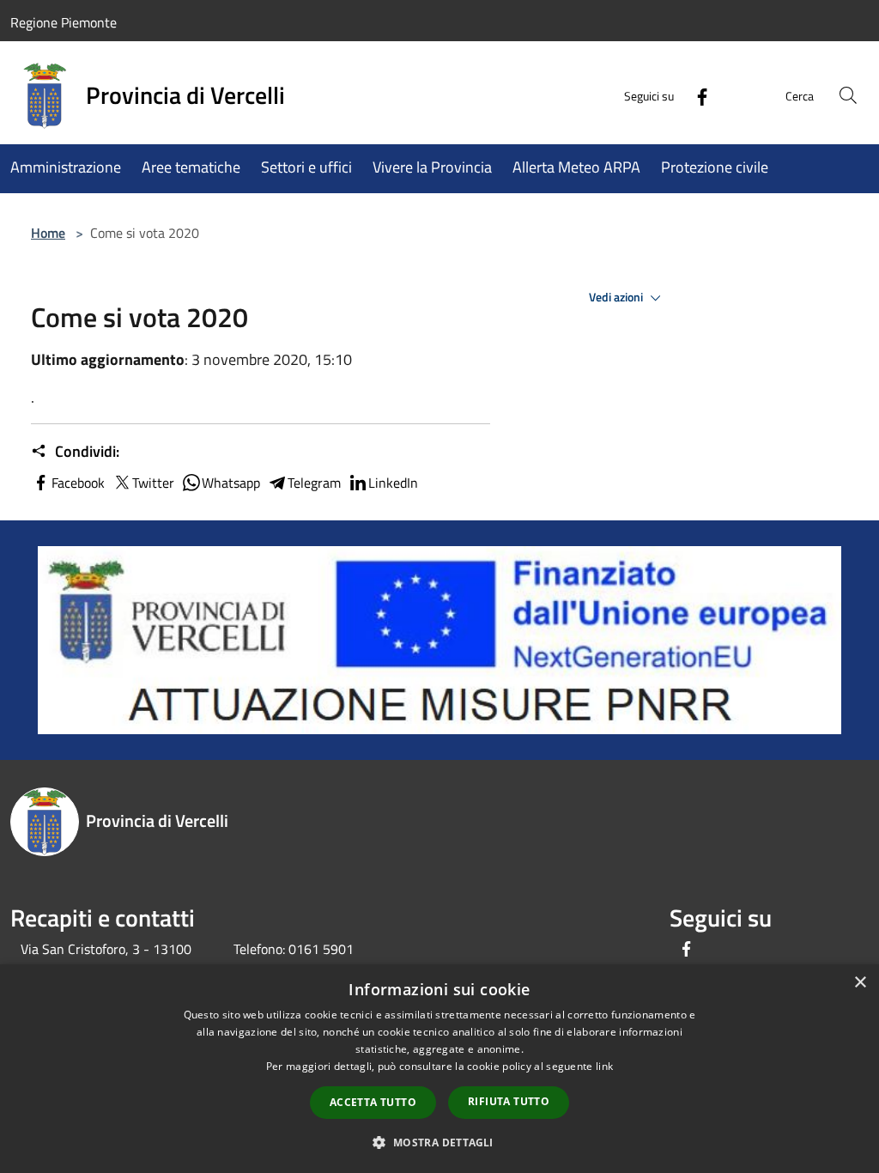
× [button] (859, 982)
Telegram (314, 482)
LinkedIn (393, 482)
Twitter (153, 482)
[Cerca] (848, 95)
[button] (439, 1142)
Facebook (78, 482)
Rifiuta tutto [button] (508, 1101)
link (604, 1066)
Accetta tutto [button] (373, 1102)
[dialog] (439, 1068)
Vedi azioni (617, 297)
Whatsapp (231, 482)
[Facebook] (695, 94)
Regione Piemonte (63, 22)
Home (48, 232)
